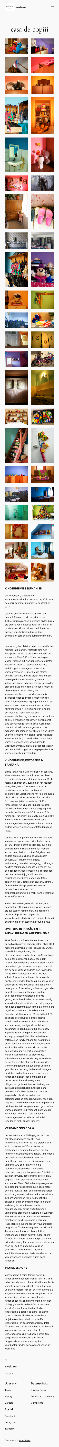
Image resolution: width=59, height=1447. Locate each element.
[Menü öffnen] (52, 7)
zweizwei (21, 7)
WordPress (24, 1440)
